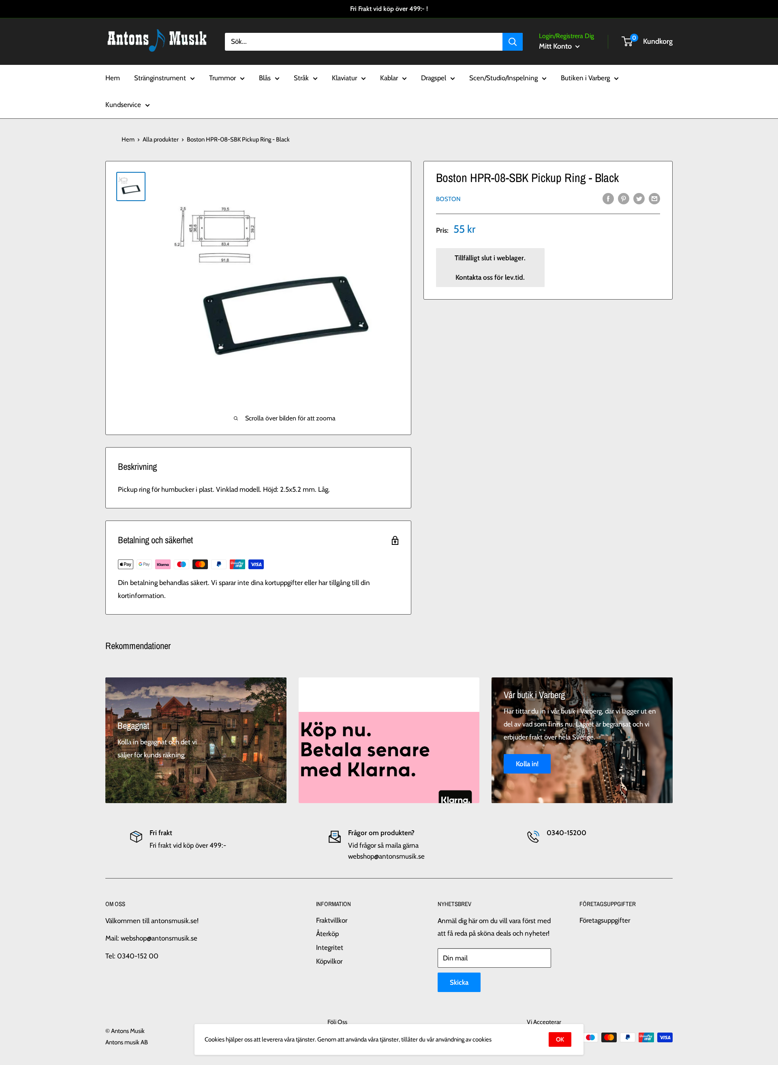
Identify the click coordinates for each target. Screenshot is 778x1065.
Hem (128, 139)
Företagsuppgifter (604, 920)
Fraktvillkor (331, 920)
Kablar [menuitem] (389, 78)
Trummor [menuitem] (222, 78)
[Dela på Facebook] (608, 198)
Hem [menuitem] (112, 78)
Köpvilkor (329, 961)
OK (560, 1039)
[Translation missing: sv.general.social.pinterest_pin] (623, 198)
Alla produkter (161, 139)
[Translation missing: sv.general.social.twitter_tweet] (639, 198)
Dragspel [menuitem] (433, 78)
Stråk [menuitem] (301, 78)
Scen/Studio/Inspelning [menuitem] (503, 78)
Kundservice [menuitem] (123, 105)
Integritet (329, 947)
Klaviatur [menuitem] (344, 78)
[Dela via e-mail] (654, 198)
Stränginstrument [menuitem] (160, 78)
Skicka (459, 982)
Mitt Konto (556, 46)
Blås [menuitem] (265, 78)
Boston (448, 198)
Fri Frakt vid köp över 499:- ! (389, 9)
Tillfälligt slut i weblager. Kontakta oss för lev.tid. (490, 267)
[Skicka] (512, 41)
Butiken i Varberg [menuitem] (585, 78)
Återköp (327, 934)
